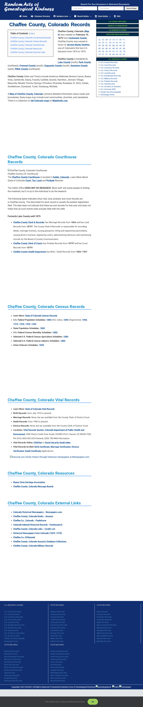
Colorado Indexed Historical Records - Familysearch (37, 524)
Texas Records (56, 662)
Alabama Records (57, 612)
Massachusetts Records (106, 625)
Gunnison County (79, 65)
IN (110, 42)
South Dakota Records (59, 657)
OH (99, 51)
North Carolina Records (13, 667)
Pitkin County (21, 69)
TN (124, 51)
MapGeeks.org (60, 100)
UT (103, 54)
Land (39, 180)
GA (99, 42)
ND (124, 48)
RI (113, 51)
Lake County (64, 62)
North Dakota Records (13, 670)
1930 (27, 324)
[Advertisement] (50, 124)
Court (28, 180)
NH (106, 48)
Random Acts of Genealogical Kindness (78, 687)
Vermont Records (57, 667)
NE (99, 48)
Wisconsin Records (58, 678)
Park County (85, 62)
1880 (48, 320)
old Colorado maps (40, 100)
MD (103, 45)
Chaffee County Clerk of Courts (27, 243)
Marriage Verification (61, 447)
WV (117, 54)
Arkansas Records (57, 614)
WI (120, 54)
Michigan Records (104, 630)
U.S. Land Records (108, 73)
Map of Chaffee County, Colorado (26, 94)
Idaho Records (56, 636)
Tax (34, 180)
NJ (110, 48)
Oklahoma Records (12, 675)
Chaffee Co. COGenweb (24, 537)
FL (124, 40)
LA (124, 42)
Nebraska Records (11, 651)
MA (99, 45)
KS (117, 42)
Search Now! (131, 8)
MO (120, 45)
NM (113, 48)
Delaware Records (57, 628)
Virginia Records (57, 670)
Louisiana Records (104, 620)
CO (113, 40)
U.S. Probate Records (109, 81)
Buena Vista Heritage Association (29, 482)
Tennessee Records (58, 659)
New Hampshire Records (14, 657)
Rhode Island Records (59, 651)
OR (106, 51)
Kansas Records (103, 614)
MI (110, 45)
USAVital (38, 442)
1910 (15, 324)
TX (99, 54)
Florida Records (56, 630)
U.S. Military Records (109, 79)
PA (110, 51)
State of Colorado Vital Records (40, 409)
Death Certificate (33, 451)
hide (32, 34)
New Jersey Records (12, 659)
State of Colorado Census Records (41, 315)
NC (120, 48)
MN (113, 45)
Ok (93, 702)
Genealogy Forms (108, 95)
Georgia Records (57, 633)
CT (117, 40)
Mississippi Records (105, 636)
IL (106, 42)
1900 (84, 320)
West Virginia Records (59, 675)
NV (103, 48)
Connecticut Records (58, 625)
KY (120, 42)
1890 (65, 320)
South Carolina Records (59, 654)
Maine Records (103, 622)
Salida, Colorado (61, 177)
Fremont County (28, 65)
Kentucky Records (104, 617)
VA (110, 54)
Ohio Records (9, 673)
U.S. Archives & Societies (111, 87)
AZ (103, 40)
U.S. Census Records (109, 62)
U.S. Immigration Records (111, 76)
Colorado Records (57, 622)
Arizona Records (57, 617)
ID (103, 42)
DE (120, 40)
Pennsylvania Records (13, 681)
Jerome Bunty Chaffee (78, 44)
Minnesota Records (104, 633)
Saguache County (53, 65)
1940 (33, 324)
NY (117, 48)
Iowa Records (102, 612)
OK (103, 51)
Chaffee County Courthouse (26, 177)
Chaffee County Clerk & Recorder (28, 222)
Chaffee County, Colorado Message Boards (33, 486)
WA (113, 54)
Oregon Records (10, 678)
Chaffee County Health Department (29, 252)
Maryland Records (104, 628)
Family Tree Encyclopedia (111, 92)
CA (110, 40)
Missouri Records (104, 638)
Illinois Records (56, 638)
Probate (50, 180)
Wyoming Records (57, 681)
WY (124, 54)
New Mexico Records (12, 662)
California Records (57, 620)
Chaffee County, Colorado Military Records (33, 545)
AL (99, 40)
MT (124, 45)
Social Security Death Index (58, 442)
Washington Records (58, 673)
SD (120, 51)
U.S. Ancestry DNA (108, 89)
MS (117, 45)
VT (106, 54)
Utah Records (55, 665)
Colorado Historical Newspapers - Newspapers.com (37, 512)
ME (106, 45)
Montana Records (104, 641)
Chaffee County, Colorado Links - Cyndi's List (34, 529)
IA (113, 42)
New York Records (11, 665)
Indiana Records (56, 641)
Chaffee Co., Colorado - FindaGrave (29, 520)
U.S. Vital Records (108, 84)
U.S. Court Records (108, 65)
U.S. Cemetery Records (110, 68)
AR (106, 40)
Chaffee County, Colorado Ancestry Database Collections (39, 541)
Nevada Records (11, 654)
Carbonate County (78, 38)
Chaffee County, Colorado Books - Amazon (33, 516)
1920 (21, 324)
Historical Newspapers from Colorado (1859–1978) (37, 533)
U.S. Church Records (109, 70)
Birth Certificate (42, 447)
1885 (42, 328)
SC (117, 51)
